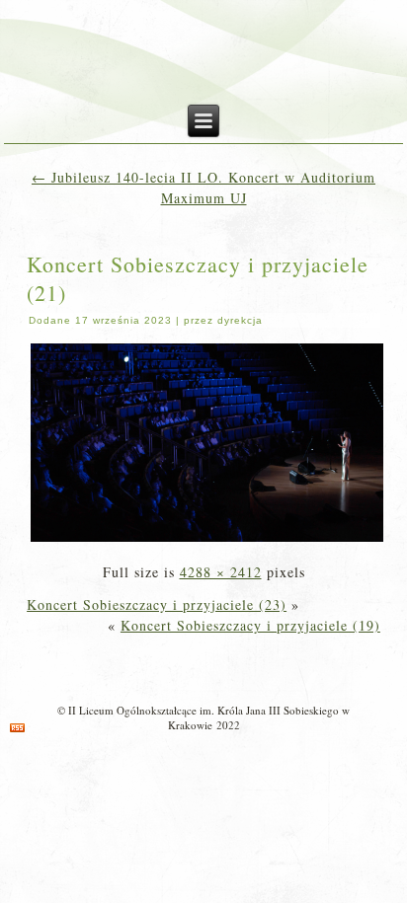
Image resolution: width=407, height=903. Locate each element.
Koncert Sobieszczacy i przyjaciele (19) (250, 625)
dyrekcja (240, 320)
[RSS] (17, 727)
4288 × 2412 (221, 572)
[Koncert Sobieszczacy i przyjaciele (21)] (207, 539)
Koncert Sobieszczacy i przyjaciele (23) (156, 604)
